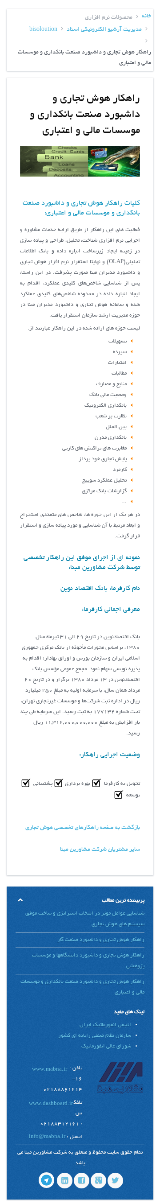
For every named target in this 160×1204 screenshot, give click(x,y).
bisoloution (43, 30)
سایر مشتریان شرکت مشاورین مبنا (100, 850)
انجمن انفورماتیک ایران (105, 1025)
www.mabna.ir (49, 1069)
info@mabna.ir (47, 1137)
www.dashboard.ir (51, 1104)
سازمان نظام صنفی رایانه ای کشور (94, 1036)
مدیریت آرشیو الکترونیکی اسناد (104, 30)
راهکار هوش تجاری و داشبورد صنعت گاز (100, 940)
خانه (146, 16)
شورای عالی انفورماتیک (106, 1046)
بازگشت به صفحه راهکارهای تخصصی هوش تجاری (82, 828)
